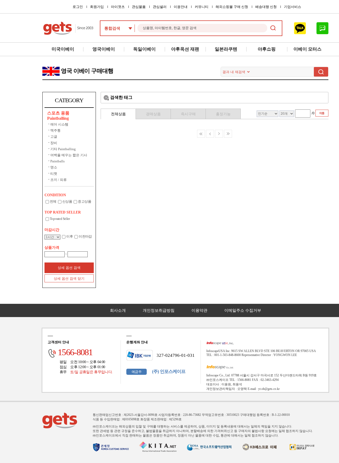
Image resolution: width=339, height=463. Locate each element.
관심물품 (139, 7)
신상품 (67, 201)
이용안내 (181, 7)
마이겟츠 (118, 7)
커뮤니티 (201, 7)
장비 (53, 143)
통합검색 (112, 28)
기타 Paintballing (63, 149)
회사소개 (118, 310)
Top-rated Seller (60, 219)
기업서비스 (292, 7)
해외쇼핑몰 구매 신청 (232, 7)
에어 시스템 (59, 124)
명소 (53, 167)
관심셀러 (160, 7)
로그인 (78, 7)
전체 (53, 201)
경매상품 (153, 114)
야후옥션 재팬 (185, 49)
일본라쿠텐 (226, 49)
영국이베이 (103, 49)
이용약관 (199, 310)
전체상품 (118, 114)
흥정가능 (223, 114)
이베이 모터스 (307, 49)
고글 (53, 137)
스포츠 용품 (58, 113)
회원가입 (97, 7)
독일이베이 (144, 49)
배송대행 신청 (266, 7)
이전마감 (85, 236)
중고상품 (84, 201)
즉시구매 (188, 114)
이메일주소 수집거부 (242, 310)
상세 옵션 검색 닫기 (69, 279)
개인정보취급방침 (159, 310)
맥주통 (55, 130)
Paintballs (57, 161)
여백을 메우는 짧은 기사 (68, 155)
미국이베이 (63, 49)
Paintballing (58, 118)
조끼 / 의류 (58, 180)
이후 (69, 236)
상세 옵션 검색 (69, 268)
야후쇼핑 (267, 49)
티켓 (53, 174)
